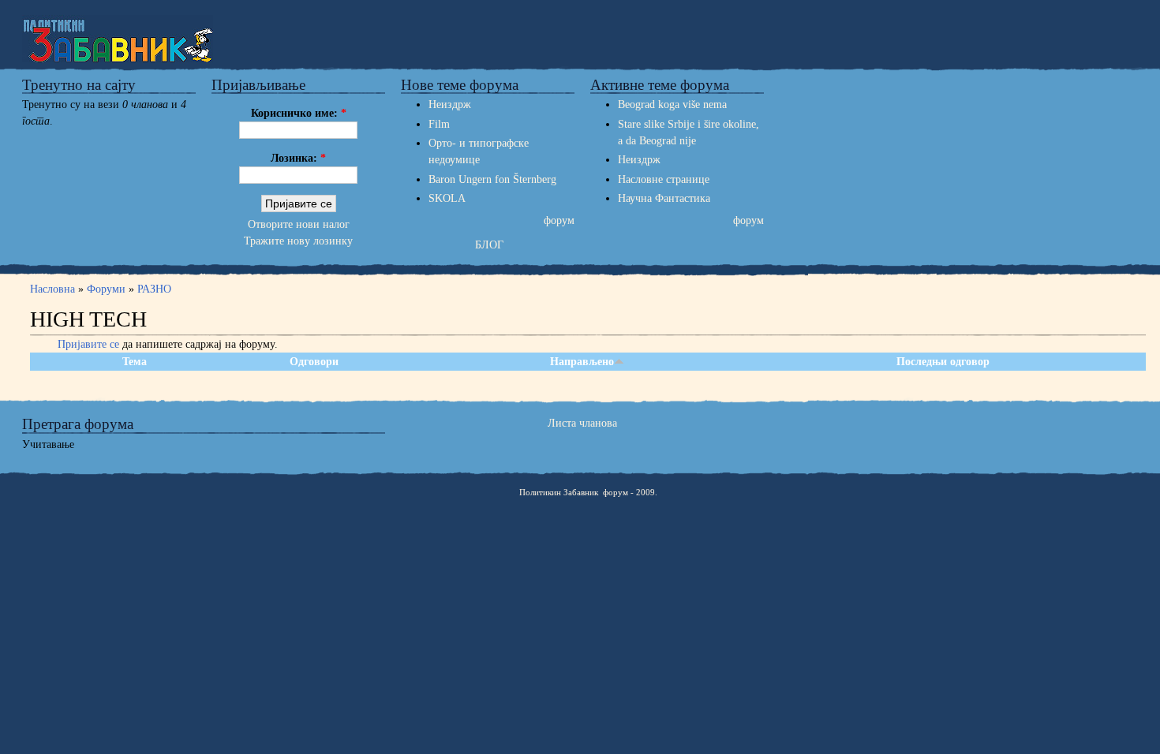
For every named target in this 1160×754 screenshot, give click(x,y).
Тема (134, 362)
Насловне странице (663, 179)
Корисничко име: (298, 113)
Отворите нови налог (299, 224)
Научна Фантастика (664, 198)
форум (559, 220)
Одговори (314, 362)
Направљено (582, 362)
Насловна (54, 289)
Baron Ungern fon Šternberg (492, 179)
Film (439, 124)
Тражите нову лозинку (298, 241)
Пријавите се (88, 344)
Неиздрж (449, 104)
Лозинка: (298, 158)
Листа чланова (582, 423)
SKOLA (447, 198)
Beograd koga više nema (672, 104)
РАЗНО (154, 289)
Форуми (106, 289)
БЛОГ (489, 245)
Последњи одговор (943, 362)
